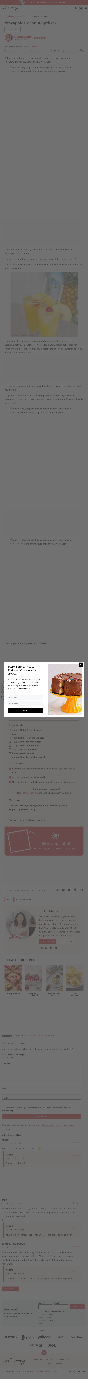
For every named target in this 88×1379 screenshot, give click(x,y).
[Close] (81, 665)
